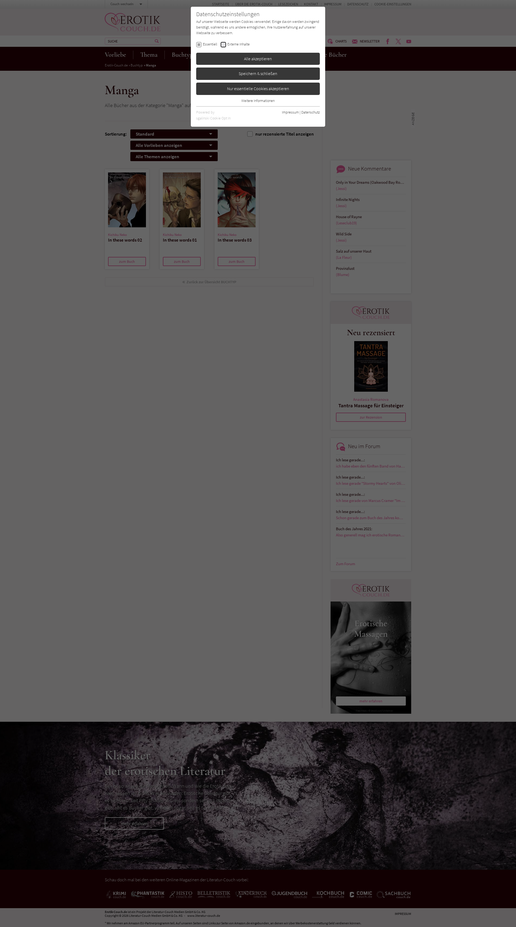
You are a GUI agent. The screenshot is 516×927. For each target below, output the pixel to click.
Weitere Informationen (258, 100)
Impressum (290, 112)
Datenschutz (310, 112)
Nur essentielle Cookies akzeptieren (258, 88)
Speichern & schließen (258, 73)
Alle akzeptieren (258, 58)
